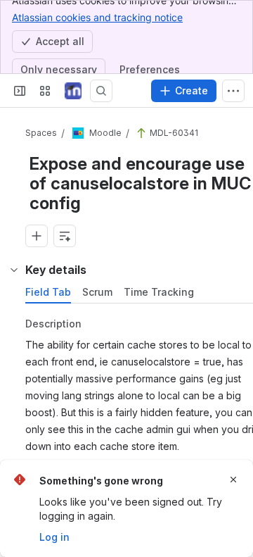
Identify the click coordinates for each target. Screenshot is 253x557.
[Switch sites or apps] (45, 91)
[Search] (101, 91)
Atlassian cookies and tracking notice (97, 17)
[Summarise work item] (64, 236)
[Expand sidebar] (19, 91)
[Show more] (233, 91)
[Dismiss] (233, 479)
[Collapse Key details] (14, 269)
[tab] (48, 292)
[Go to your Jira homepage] (73, 91)
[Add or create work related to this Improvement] (36, 236)
